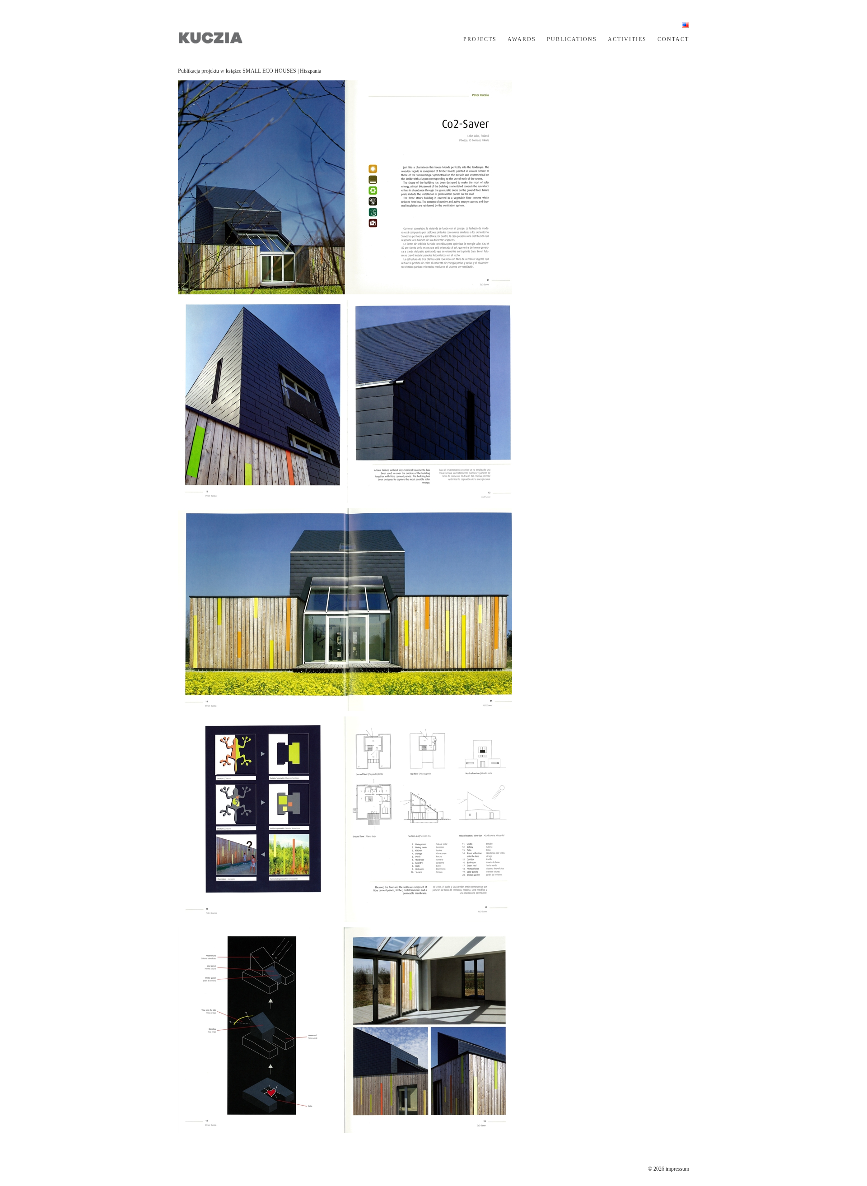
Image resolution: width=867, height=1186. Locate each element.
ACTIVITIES (627, 39)
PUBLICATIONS (572, 39)
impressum (677, 1169)
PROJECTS (480, 39)
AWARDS (522, 39)
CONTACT (673, 39)
